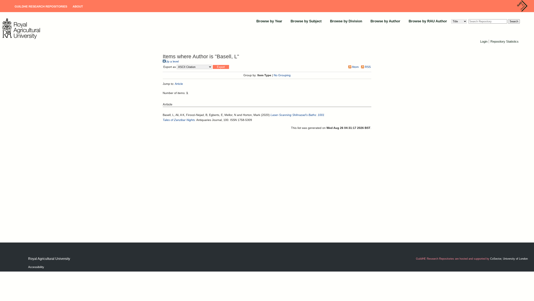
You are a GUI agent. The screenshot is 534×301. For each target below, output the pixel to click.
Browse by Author (385, 21)
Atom (355, 67)
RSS (367, 67)
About (78, 6)
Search (514, 21)
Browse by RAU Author (428, 21)
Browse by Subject (306, 21)
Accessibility (36, 267)
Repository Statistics (504, 41)
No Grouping (282, 75)
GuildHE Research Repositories (41, 6)
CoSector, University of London (509, 258)
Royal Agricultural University (49, 258)
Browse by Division (346, 21)
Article (179, 83)
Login (483, 41)
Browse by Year (269, 21)
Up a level (172, 61)
